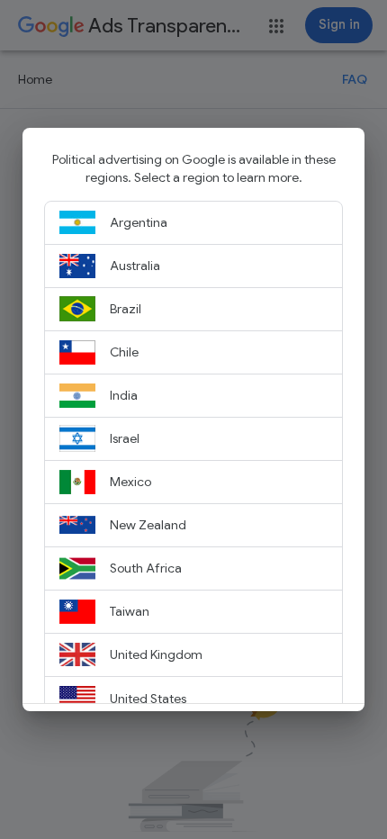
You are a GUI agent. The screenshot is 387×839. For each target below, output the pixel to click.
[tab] (193, 223)
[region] (193, 427)
